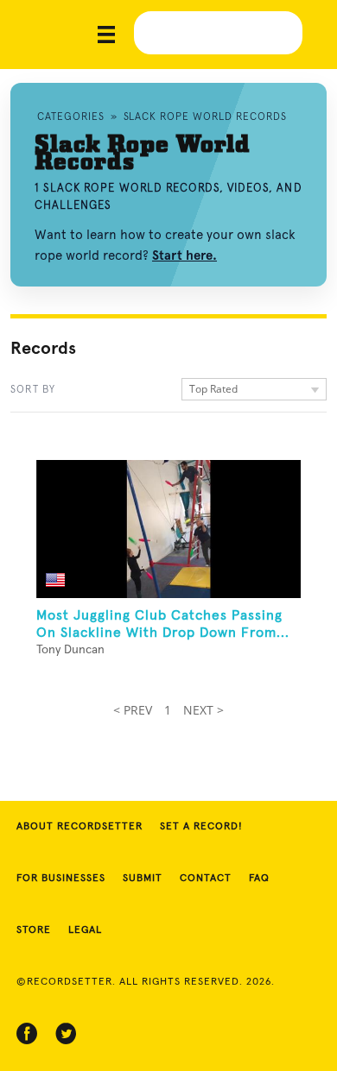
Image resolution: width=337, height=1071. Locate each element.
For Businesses (60, 878)
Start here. (184, 255)
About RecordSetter (79, 827)
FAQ (259, 878)
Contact (206, 878)
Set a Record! (201, 827)
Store (33, 930)
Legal (85, 930)
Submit (142, 878)
